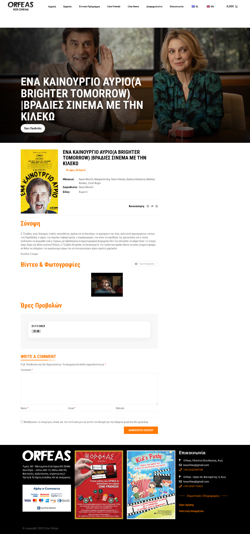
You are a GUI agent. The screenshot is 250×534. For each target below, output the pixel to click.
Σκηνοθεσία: (70, 187)
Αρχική (52, 6)
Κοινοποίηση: (137, 206)
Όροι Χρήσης (186, 504)
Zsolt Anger (94, 183)
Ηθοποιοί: (68, 179)
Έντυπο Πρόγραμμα (89, 6)
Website (120, 408)
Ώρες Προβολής (33, 128)
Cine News (133, 6)
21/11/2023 (38, 326)
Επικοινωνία (176, 6)
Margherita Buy (102, 179)
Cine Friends (113, 6)
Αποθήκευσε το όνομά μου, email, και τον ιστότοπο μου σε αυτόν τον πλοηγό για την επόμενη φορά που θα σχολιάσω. (86, 422)
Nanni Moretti (86, 179)
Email (72, 408)
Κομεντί (83, 192)
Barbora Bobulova (136, 179)
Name (25, 408)
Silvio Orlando (118, 179)
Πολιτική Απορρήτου (191, 511)
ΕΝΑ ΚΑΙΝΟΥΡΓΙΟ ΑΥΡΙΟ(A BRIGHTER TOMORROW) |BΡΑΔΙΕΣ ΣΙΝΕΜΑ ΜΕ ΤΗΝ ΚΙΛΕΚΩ (104, 157)
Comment (27, 369)
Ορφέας (67, 6)
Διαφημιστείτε (154, 6)
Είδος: (66, 192)
